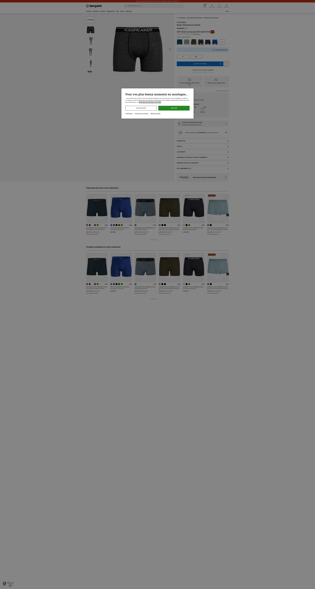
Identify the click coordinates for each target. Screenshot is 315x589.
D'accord (174, 108)
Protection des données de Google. (150, 102)
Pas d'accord (141, 108)
